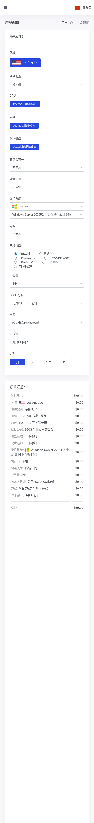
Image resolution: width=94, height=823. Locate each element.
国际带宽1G (25, 266)
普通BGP (50, 253)
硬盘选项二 (17, 179)
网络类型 (15, 245)
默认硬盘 (15, 138)
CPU (13, 95)
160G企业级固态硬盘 (24, 146)
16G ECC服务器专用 (24, 125)
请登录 (87, 7)
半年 (48, 362)
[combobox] (47, 84)
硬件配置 (15, 76)
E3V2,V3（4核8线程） (25, 104)
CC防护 (14, 334)
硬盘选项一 (17, 159)
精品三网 (24, 253)
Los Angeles (30, 62)
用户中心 (67, 22)
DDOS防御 (16, 295)
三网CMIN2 (25, 261)
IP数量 (14, 275)
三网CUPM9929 (59, 257)
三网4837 (53, 261)
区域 (12, 52)
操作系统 (15, 198)
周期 (12, 353)
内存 (12, 117)
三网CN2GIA (26, 257)
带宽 (12, 314)
